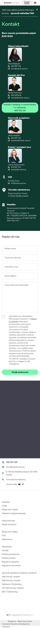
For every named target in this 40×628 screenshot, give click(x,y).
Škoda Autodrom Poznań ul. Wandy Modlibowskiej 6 (18, 194)
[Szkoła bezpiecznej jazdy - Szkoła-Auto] (12, 2)
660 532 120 (20, 110)
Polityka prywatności (11, 554)
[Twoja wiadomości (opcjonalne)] (20, 312)
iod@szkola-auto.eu (18, 183)
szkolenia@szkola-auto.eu (20, 140)
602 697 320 (16, 66)
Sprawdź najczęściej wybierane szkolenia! (19, 573)
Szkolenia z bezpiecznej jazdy (14, 513)
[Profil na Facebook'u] (22, 484)
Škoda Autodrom (9, 524)
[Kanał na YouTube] (19, 484)
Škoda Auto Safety (10, 532)
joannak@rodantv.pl (18, 169)
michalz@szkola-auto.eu (20, 98)
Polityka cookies (8, 558)
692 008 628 (16, 95)
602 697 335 (16, 167)
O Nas (4, 506)
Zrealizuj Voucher (27, 2)
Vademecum (7, 539)
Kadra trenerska (8, 520)
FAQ (4, 535)
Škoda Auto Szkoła (10, 509)
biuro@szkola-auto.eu (19, 69)
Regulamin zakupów (10, 562)
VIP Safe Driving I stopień (13, 588)
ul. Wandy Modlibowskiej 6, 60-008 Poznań (21, 473)
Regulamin (12, 621)
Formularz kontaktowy (16, 479)
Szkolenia (6, 502)
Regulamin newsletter (11, 565)
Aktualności (7, 546)
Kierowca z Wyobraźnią (11, 584)
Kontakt (5, 550)
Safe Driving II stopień (11, 580)
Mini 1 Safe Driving (10, 591)
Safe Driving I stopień (11, 576)
